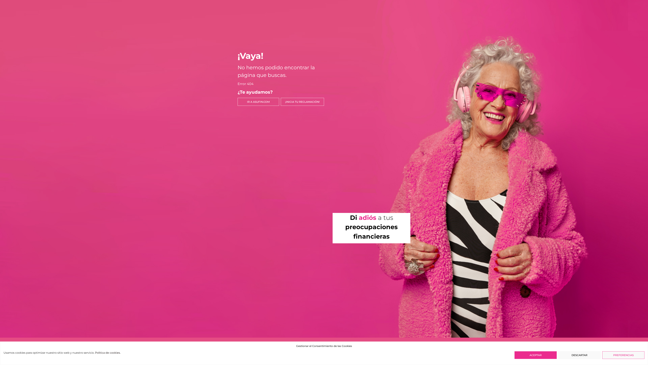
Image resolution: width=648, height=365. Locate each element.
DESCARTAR (579, 355)
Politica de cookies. (107, 352)
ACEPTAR (536, 355)
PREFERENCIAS (623, 355)
